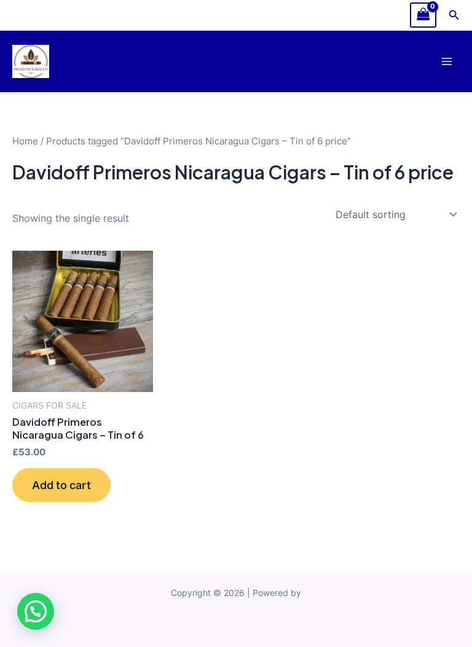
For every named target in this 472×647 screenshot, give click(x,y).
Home (25, 141)
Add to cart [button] (61, 485)
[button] (454, 15)
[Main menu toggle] (446, 62)
